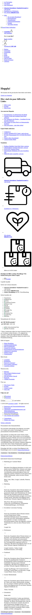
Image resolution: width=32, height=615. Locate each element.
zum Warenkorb (8, 5)
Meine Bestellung (9, 343)
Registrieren (7, 361)
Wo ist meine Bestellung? (14, 17)
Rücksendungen (12, 18)
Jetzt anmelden (8, 33)
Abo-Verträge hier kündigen (11, 415)
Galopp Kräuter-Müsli (10, 139)
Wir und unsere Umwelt (10, 376)
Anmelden (7, 359)
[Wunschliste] (5, 42)
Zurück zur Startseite (6, 95)
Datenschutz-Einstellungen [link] (11, 414)
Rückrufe (6, 377)
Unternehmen (7, 418)
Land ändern (17, 400)
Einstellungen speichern (7, 612)
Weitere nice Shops (9, 420)
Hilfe (5, 15)
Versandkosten (11, 20)
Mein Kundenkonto (9, 346)
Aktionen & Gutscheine (10, 351)
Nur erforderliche (13, 453)
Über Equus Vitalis (9, 385)
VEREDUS (7, 132)
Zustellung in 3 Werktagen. (11, 11)
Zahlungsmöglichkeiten (14, 21)
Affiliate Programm (9, 379)
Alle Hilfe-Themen (13, 24)
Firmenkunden (8, 354)
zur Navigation (8, 2)
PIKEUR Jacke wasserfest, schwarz (13, 154)
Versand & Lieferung (9, 348)
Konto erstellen (8, 39)
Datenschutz (7, 408)
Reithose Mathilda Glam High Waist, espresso (16, 146)
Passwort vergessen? (9, 363)
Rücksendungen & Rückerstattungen (14, 349)
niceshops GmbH (13, 403)
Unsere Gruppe (8, 388)
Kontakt (10, 23)
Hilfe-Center (7, 105)
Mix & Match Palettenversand (12, 373)
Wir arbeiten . (11, 12)
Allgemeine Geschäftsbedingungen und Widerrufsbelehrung (14, 410)
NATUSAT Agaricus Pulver (11, 149)
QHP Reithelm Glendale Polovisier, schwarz (16, 147)
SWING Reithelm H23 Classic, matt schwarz (16, 133)
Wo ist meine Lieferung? (10, 364)
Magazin (6, 371)
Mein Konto (7, 108)
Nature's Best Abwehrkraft (11, 138)
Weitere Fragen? (8, 352)
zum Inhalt (7, 3)
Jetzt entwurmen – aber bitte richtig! (13, 125)
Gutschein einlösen (9, 366)
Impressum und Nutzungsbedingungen (14, 406)
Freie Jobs (7, 389)
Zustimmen (4, 453)
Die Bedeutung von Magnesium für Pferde (15, 114)
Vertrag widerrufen (6, 423)
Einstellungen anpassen (24, 453)
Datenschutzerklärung (23, 450)
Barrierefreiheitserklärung (11, 412)
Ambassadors (7, 374)
